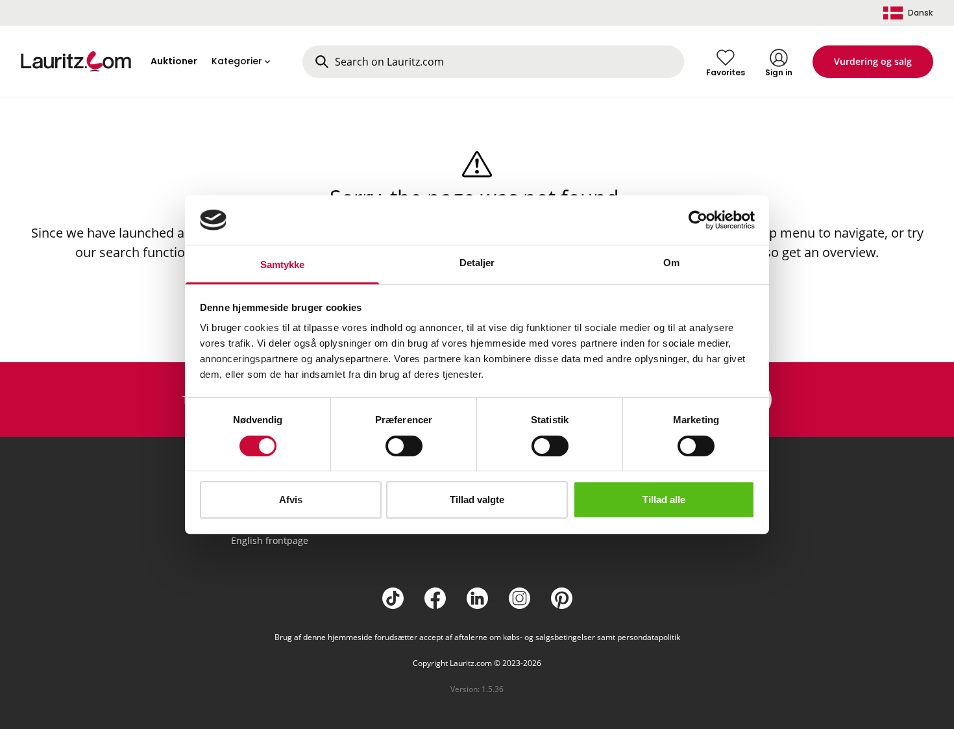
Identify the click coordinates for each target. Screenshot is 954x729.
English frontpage (269, 540)
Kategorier (237, 61)
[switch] (403, 446)
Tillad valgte (477, 499)
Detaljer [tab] (477, 262)
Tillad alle (663, 499)
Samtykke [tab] (282, 264)
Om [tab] (671, 262)
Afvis (290, 499)
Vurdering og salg (873, 61)
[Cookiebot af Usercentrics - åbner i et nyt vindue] (698, 220)
